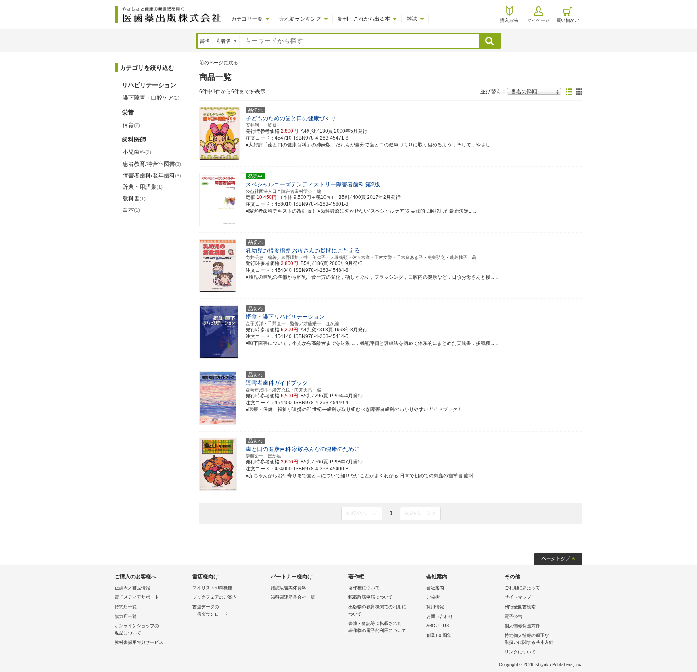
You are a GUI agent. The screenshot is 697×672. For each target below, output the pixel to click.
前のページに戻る (218, 62)
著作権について (364, 587)
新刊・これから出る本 (364, 19)
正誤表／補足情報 (132, 587)
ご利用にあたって (522, 587)
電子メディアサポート (137, 597)
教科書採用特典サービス (139, 642)
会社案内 (435, 587)
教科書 (134, 198)
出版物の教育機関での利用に (377, 610)
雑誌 (412, 19)
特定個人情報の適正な (529, 639)
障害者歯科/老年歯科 (152, 175)
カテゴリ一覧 (247, 19)
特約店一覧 (126, 606)
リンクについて (520, 651)
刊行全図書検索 (520, 606)
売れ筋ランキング (300, 19)
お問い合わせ (439, 616)
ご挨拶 (433, 597)
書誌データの (210, 610)
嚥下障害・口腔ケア (151, 97)
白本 (131, 210)
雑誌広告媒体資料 (288, 587)
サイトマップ (518, 597)
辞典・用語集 (143, 187)
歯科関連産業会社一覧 (293, 597)
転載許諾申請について (370, 597)
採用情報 (435, 606)
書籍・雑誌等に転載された (377, 627)
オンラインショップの (137, 629)
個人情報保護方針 (522, 625)
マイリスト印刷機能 (212, 587)
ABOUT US (437, 625)
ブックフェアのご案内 (214, 597)
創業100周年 (438, 635)
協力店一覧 (126, 616)
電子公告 (513, 616)
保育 (131, 125)
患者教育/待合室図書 (152, 164)
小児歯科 (137, 152)
